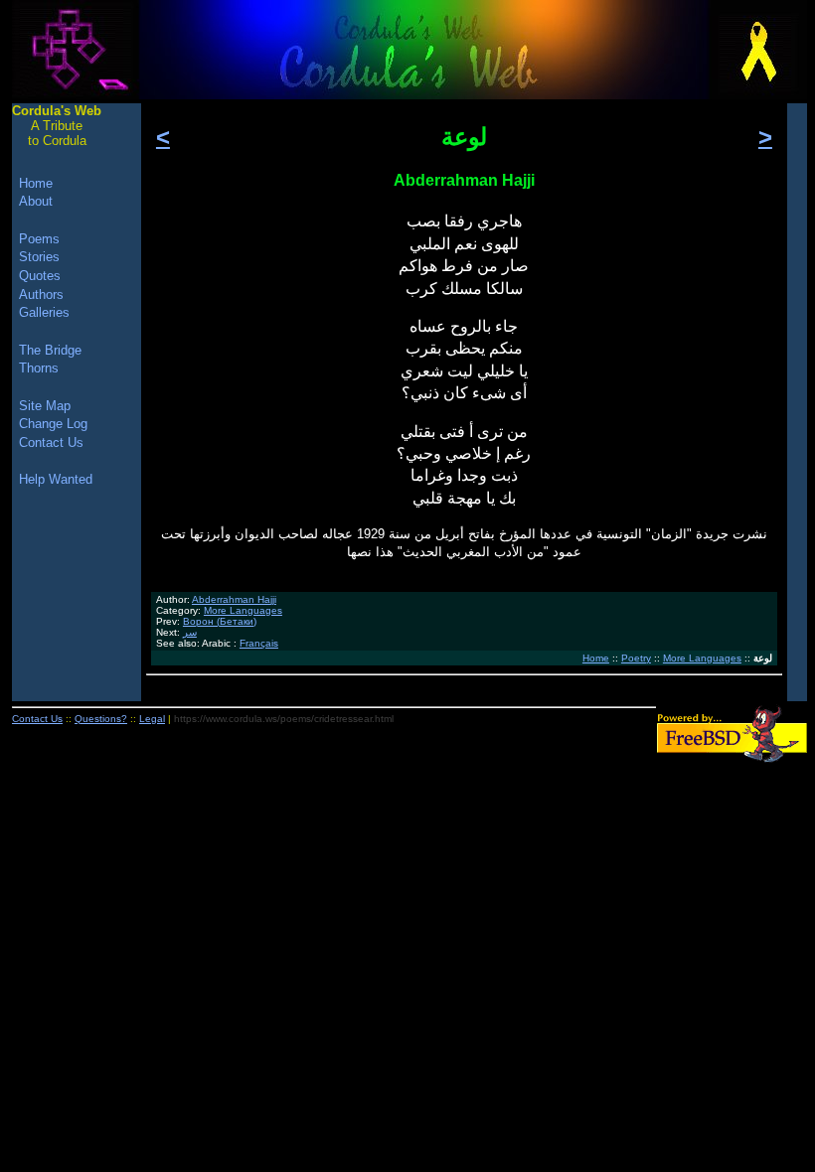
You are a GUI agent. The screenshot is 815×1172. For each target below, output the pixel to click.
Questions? (101, 718)
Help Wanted (55, 479)
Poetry (636, 658)
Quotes (40, 275)
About (36, 201)
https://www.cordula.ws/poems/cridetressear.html (284, 718)
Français (259, 643)
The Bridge (50, 350)
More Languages (243, 610)
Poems (39, 238)
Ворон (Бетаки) (219, 621)
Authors (41, 294)
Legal (152, 718)
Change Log (53, 423)
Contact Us (51, 442)
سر (190, 632)
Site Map (45, 405)
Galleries (44, 312)
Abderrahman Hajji (234, 599)
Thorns (39, 368)
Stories (39, 256)
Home (595, 658)
